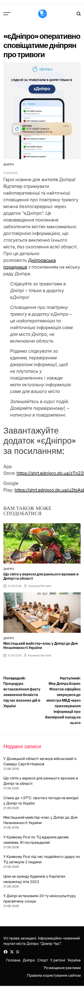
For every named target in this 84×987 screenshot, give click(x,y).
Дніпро (8, 164)
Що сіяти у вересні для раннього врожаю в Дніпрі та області (41, 576)
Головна (13, 960)
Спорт (42, 960)
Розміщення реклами (62, 967)
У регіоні (57, 960)
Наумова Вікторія (39, 586)
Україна (74, 960)
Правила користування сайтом (54, 975)
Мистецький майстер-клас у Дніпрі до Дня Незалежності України (40, 645)
